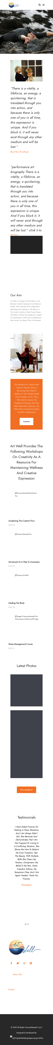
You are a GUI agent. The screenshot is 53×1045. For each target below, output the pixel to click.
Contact (30, 980)
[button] (26, 253)
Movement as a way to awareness (23, 562)
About (23, 980)
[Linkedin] (31, 963)
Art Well (16, 980)
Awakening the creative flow (21, 521)
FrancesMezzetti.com (33, 1027)
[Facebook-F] (11, 963)
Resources (38, 980)
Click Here (14, 234)
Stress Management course (20, 644)
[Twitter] (17, 963)
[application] (26, 253)
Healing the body (16, 603)
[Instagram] (24, 963)
